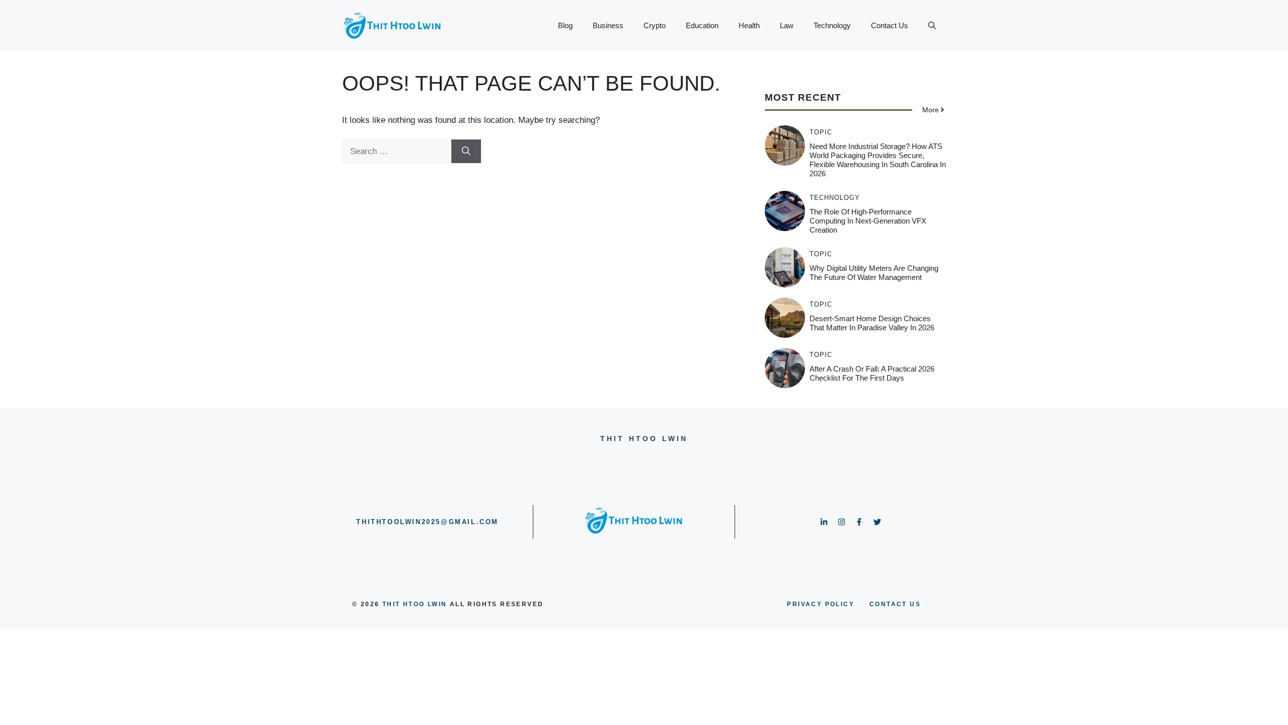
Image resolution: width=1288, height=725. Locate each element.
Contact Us (889, 25)
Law (786, 25)
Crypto (654, 25)
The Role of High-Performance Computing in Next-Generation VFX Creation (868, 220)
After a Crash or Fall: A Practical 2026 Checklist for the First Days (872, 373)
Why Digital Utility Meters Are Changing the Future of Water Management (874, 272)
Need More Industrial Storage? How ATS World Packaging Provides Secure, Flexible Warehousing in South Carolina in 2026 (878, 160)
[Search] (466, 151)
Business (608, 25)
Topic (821, 132)
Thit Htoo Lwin (414, 604)
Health (749, 25)
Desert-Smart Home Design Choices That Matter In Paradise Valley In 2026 (872, 323)
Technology (832, 25)
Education (702, 25)
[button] (932, 26)
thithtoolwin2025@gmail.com (427, 522)
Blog (565, 25)
